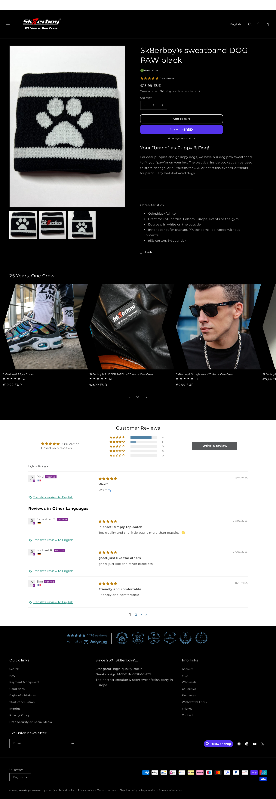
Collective (189, 689)
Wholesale (189, 682)
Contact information (170, 790)
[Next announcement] (189, 5)
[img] (108, 478)
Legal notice (148, 790)
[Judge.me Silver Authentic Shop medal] (170, 638)
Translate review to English (53, 497)
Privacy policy (86, 790)
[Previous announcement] (86, 5)
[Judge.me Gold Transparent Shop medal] (154, 638)
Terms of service (106, 790)
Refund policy (66, 790)
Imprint (14, 708)
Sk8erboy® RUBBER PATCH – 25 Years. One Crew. (121, 374)
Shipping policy (129, 790)
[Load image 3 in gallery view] (82, 225)
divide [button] (148, 252)
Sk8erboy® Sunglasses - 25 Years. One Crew (204, 374)
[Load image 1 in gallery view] (23, 225)
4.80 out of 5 (71, 444)
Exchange (189, 695)
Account (188, 669)
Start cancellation (22, 702)
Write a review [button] (214, 446)
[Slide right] (146, 397)
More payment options (181, 138)
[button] (8, 24)
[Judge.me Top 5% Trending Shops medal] (201, 638)
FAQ (12, 675)
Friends (187, 708)
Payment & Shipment (24, 682)
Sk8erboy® (25, 790)
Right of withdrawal (23, 695)
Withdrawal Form (194, 702)
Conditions (17, 689)
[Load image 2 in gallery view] (52, 225)
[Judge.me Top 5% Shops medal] (185, 638)
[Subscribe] (73, 743)
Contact (187, 715)
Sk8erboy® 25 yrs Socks (18, 374)
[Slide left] (130, 397)
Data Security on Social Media (30, 722)
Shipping (165, 91)
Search (14, 669)
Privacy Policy (19, 715)
